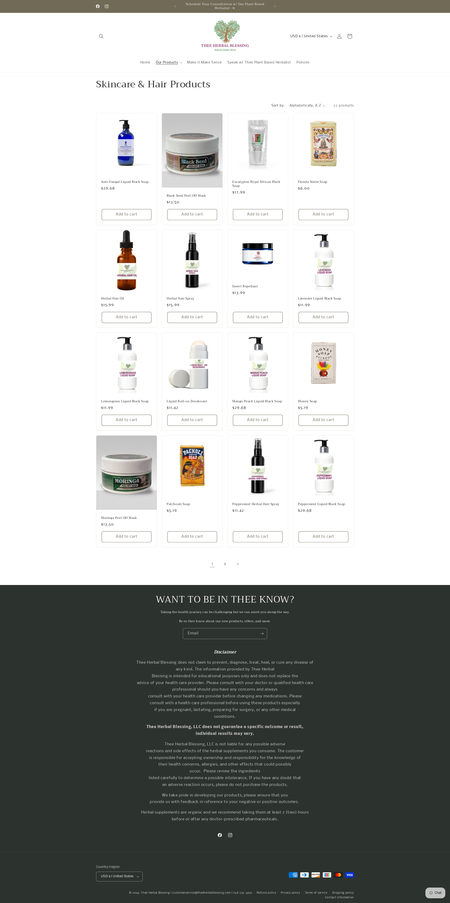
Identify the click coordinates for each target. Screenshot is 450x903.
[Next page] (237, 564)
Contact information (339, 897)
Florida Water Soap (312, 182)
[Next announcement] (275, 6)
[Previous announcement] (175, 6)
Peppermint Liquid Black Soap (321, 504)
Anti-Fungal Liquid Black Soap (125, 182)
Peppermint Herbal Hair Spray (255, 504)
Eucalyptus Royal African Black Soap (256, 184)
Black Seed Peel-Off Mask (186, 196)
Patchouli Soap (178, 504)
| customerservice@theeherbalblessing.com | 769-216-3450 (211, 893)
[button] (101, 36)
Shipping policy (343, 893)
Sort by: (278, 105)
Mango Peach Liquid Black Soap (257, 401)
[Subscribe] (262, 633)
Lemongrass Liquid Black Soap (125, 401)
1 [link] (212, 564)
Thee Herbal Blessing (155, 893)
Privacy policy (290, 893)
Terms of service (316, 893)
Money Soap (307, 401)
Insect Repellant (245, 287)
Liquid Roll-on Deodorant (187, 401)
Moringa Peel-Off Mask (119, 518)
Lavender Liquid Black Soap (319, 299)
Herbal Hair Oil (112, 299)
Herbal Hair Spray (180, 299)
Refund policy (266, 893)
